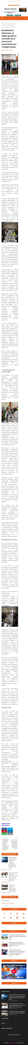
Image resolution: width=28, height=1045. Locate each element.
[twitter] (12, 1)
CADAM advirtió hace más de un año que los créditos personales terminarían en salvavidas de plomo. (13, 863)
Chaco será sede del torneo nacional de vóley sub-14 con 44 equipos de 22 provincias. (13, 876)
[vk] (24, 917)
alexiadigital (5, 50)
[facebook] (9, 1)
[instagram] (16, 1)
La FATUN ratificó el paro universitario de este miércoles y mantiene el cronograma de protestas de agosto (17, 952)
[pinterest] (18, 1)
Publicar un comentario (8, 903)
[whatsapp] (4, 917)
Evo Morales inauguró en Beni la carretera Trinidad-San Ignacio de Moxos (17, 936)
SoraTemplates (13, 1043)
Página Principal (5, 23)
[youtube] (24, 913)
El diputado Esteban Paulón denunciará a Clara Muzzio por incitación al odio (16, 944)
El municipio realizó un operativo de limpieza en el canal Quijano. (12, 888)
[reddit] (17, 917)
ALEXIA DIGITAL (14, 5)
